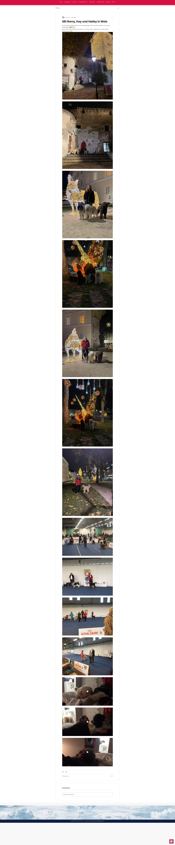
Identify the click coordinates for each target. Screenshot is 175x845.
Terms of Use (80, 820)
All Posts (57, 8)
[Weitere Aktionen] (112, 17)
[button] (118, 8)
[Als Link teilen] (66, 771)
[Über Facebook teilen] (63, 771)
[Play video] (87, 691)
